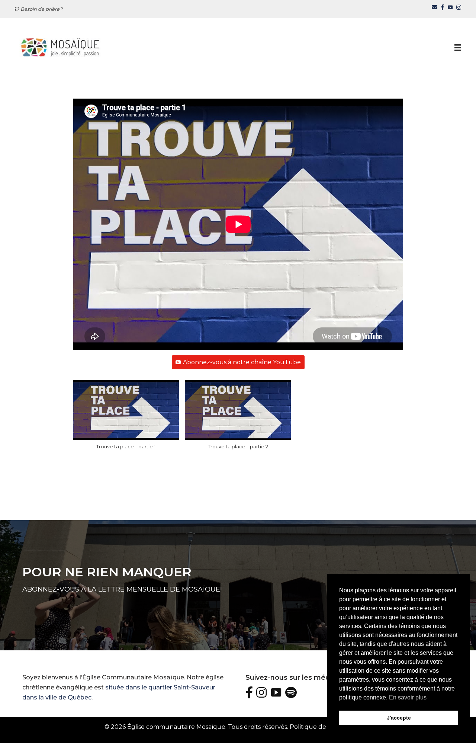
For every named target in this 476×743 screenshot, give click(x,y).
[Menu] (458, 47)
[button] (126, 418)
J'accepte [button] (399, 718)
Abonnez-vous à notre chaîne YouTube (242, 362)
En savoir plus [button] (408, 697)
